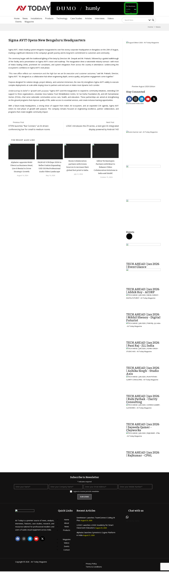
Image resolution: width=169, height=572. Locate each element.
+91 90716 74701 (133, 521)
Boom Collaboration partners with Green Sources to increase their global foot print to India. (77, 165)
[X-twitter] (154, 99)
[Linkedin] (142, 99)
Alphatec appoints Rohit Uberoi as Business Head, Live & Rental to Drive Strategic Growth (21, 167)
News (25, 18)
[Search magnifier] (153, 20)
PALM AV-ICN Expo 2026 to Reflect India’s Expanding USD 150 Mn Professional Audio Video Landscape (49, 167)
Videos (111, 18)
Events (18, 21)
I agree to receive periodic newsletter (86, 491)
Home (17, 18)
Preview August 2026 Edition (143, 86)
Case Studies (76, 18)
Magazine (29, 21)
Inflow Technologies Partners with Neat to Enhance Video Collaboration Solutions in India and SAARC (105, 167)
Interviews (100, 18)
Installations (36, 18)
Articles (88, 18)
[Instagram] (135, 99)
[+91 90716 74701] (127, 517)
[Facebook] (129, 99)
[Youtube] (148, 99)
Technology (61, 18)
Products (49, 18)
